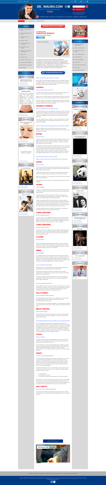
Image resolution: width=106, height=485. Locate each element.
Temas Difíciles (76, 16)
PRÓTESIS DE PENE (43, 447)
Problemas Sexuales (83, 16)
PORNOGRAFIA (23, 54)
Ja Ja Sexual (79, 252)
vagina (66, 81)
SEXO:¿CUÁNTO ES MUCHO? (79, 70)
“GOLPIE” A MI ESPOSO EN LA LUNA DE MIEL (26, 44)
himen (42, 253)
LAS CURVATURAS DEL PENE (79, 54)
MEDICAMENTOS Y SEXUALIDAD (26, 65)
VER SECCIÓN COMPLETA (24, 84)
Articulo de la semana (26, 88)
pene (53, 189)
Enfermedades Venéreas (44, 16)
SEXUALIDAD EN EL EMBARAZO (26, 62)
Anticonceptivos (52, 16)
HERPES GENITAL (77, 62)
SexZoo (80, 161)
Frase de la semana (26, 165)
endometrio (40, 147)
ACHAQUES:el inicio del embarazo (25, 37)
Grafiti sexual (26, 145)
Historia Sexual (80, 187)
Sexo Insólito (26, 191)
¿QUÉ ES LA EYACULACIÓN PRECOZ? (79, 51)
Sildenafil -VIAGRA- (24, 57)
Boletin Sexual (80, 214)
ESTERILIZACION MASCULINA (79, 47)
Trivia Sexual (26, 119)
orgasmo (39, 203)
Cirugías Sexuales (69, 16)
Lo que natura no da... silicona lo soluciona (26, 152)
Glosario (84, 1)
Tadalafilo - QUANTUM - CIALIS (26, 59)
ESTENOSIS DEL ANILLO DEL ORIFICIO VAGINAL (79, 45)
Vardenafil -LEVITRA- (24, 40)
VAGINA (39, 184)
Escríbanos (72, 1)
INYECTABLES (77, 67)
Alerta (80, 133)
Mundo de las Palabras (80, 226)
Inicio (26, 21)
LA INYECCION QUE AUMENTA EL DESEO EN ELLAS (26, 51)
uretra (44, 315)
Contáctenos (78, 9)
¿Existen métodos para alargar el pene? (26, 34)
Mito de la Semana (80, 106)
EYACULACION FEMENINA (79, 59)
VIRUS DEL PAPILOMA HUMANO (80, 64)
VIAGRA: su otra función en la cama (26, 30)
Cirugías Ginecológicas (60, 16)
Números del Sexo (26, 76)
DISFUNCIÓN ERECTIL (78, 57)
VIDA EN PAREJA (23, 67)
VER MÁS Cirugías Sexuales (53, 441)
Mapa (79, 1)
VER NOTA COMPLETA (23, 82)
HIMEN (38, 250)
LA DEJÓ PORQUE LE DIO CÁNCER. (25, 47)
